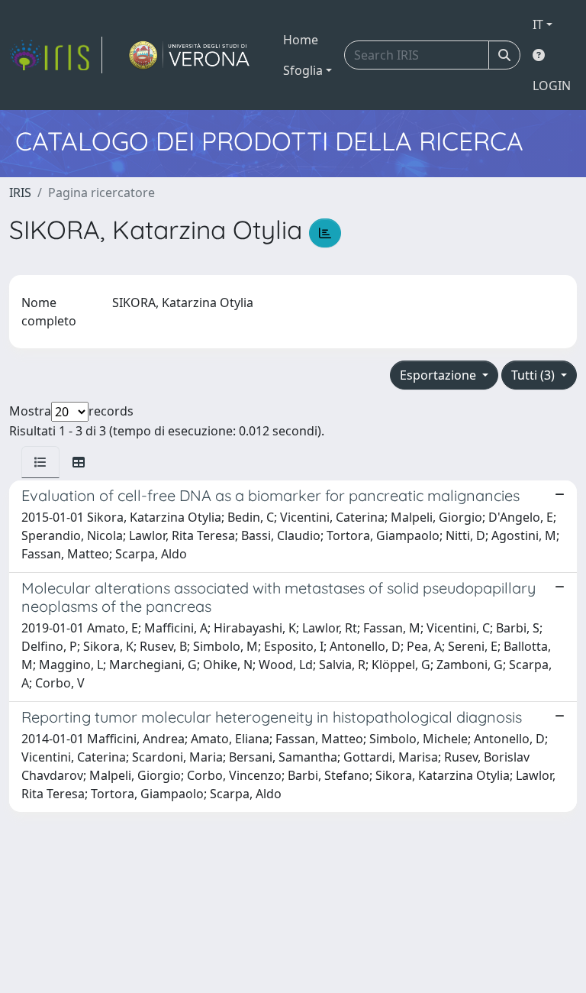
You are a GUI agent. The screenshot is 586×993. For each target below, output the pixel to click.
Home (300, 39)
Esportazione (439, 375)
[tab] (40, 462)
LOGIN (552, 85)
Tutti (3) (534, 375)
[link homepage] (55, 55)
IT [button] (538, 24)
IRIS (20, 192)
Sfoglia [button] (303, 70)
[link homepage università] (189, 55)
